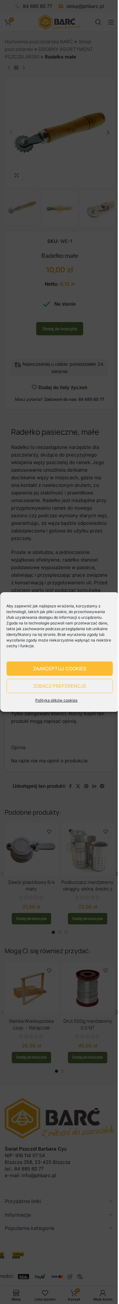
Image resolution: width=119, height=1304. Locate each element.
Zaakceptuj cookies (59, 669)
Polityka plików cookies (56, 700)
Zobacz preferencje (59, 686)
